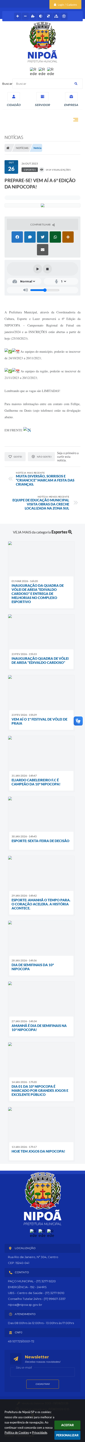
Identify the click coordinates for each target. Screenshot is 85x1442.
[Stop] (47, 268)
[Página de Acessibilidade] (64, 16)
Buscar (7, 83)
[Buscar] (76, 84)
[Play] (37, 268)
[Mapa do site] (56, 16)
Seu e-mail (24, 1367)
